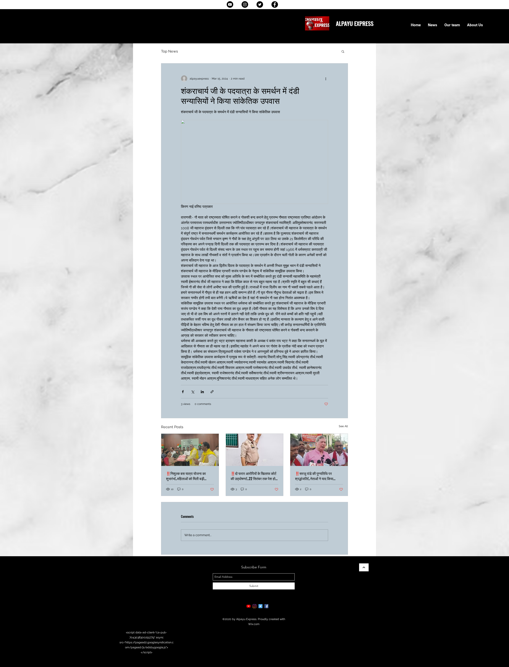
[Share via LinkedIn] (202, 392)
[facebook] (266, 606)
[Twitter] (259, 4)
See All (343, 426)
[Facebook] (274, 4)
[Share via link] (212, 392)
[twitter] (260, 606)
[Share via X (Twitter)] (192, 392)
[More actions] (325, 78)
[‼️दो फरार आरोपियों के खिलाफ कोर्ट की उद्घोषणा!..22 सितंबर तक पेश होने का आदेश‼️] (254, 450)
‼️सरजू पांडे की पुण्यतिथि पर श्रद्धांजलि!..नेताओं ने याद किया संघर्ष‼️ (314, 476)
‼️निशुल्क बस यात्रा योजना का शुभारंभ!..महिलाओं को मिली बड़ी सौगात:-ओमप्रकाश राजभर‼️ (186, 476)
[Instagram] (245, 4)
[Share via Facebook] (183, 392)
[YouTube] (230, 4)
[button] (343, 51)
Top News (169, 51)
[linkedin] (254, 606)
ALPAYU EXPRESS (354, 23)
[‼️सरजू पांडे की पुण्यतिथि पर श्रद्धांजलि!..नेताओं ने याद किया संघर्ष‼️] (319, 450)
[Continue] (364, 567)
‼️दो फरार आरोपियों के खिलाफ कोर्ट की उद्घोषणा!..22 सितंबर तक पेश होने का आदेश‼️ (254, 476)
